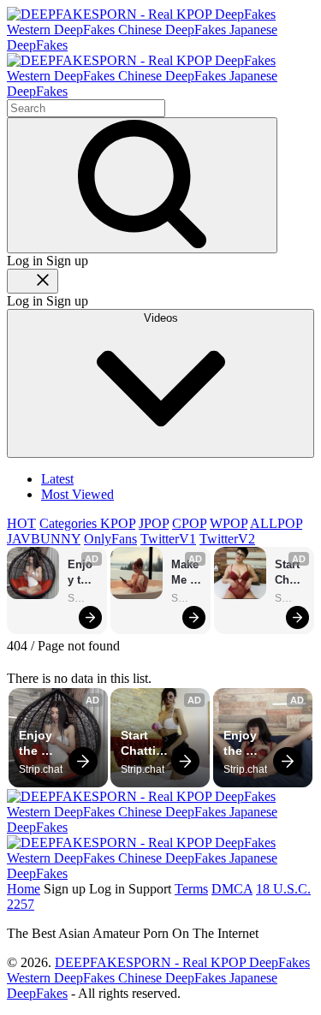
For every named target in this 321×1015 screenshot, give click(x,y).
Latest (57, 479)
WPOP (228, 523)
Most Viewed (77, 494)
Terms (191, 888)
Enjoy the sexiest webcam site (82, 573)
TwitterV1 (168, 538)
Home (23, 888)
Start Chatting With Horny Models (289, 573)
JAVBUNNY (43, 538)
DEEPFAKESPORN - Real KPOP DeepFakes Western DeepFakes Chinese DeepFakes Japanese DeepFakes (158, 977)
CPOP (189, 523)
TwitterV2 (227, 538)
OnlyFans (110, 538)
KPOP (117, 523)
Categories (69, 523)
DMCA (232, 888)
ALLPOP (276, 523)
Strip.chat (83, 598)
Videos (161, 318)
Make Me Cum (186, 573)
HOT (21, 523)
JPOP (154, 523)
